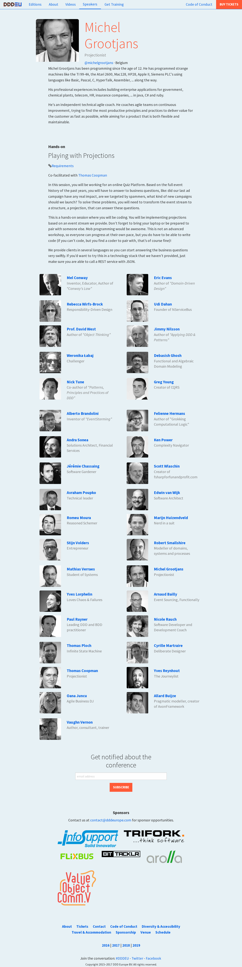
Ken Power (163, 439)
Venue (145, 932)
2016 (105, 945)
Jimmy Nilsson (167, 329)
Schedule (163, 932)
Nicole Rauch (165, 619)
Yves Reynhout (167, 670)
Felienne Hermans (169, 413)
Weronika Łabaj (80, 355)
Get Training (114, 4)
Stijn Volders (78, 542)
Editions (35, 4)
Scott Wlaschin (167, 466)
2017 (116, 945)
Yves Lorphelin (79, 594)
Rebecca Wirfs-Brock (85, 304)
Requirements (63, 166)
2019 (136, 945)
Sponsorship (126, 932)
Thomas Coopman (92, 175)
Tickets (82, 926)
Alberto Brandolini (83, 413)
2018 (126, 945)
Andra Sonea (77, 439)
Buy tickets (229, 4)
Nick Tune (75, 381)
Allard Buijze (165, 695)
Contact (99, 926)
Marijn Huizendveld (171, 517)
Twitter (137, 958)
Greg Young (164, 381)
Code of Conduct (199, 4)
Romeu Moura (79, 517)
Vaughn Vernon (80, 722)
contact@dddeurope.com (110, 820)
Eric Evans (163, 277)
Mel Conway (77, 277)
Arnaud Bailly (165, 594)
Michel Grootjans (168, 569)
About (53, 4)
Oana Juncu (77, 695)
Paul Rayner (77, 619)
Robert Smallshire (169, 542)
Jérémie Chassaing (83, 466)
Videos (70, 4)
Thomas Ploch (79, 645)
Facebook (153, 958)
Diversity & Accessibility (161, 926)
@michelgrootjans (99, 62)
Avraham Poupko (81, 492)
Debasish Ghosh (168, 355)
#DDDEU (122, 958)
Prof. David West (81, 329)
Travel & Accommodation (91, 932)
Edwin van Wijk (167, 492)
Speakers (90, 4)
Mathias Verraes (81, 569)
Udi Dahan (163, 304)
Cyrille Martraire (168, 645)
